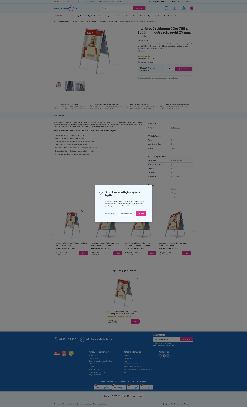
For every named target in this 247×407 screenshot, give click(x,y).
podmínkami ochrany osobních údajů (164, 345)
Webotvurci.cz (188, 404)
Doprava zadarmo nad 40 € (139, 104)
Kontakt (119, 1)
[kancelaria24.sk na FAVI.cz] (57, 354)
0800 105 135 (67, 339)
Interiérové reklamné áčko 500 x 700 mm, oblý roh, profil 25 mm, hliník (105, 244)
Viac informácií (109, 213)
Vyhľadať (139, 8)
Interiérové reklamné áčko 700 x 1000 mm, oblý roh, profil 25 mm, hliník (139, 244)
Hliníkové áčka (175, 128)
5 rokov (173, 148)
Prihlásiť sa (186, 339)
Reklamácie (70, 1)
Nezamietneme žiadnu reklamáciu (107, 104)
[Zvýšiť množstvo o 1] (172, 69)
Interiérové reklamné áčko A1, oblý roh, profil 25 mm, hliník (174, 244)
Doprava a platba (59, 1)
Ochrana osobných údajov (106, 1)
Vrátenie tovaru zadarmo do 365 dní (177, 104)
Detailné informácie (165, 51)
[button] (72, 251)
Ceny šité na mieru (95, 375)
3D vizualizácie (94, 367)
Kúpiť (135, 321)
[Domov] (54, 21)
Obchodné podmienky (88, 1)
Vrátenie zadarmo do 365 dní (98, 358)
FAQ (78, 1)
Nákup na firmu (94, 369)
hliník (172, 140)
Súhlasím (141, 213)
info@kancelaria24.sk (99, 339)
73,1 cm (173, 189)
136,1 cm (173, 197)
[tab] (59, 115)
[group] (72, 233)
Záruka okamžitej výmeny (97, 372)
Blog (125, 361)
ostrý (172, 173)
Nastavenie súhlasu (126, 213)
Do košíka (184, 69)
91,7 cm (173, 193)
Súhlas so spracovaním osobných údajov (138, 369)
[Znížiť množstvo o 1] (166, 69)
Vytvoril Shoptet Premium (174, 404)
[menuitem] (59, 16)
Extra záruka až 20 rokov (69, 104)
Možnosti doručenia (147, 62)
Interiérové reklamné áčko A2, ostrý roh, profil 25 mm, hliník (71, 244)
